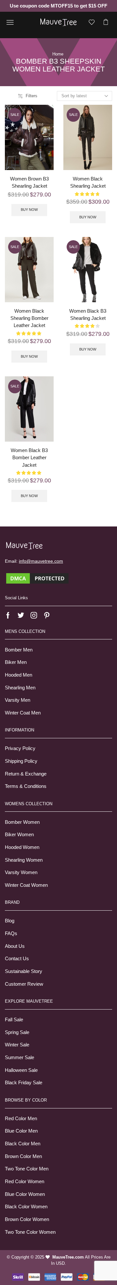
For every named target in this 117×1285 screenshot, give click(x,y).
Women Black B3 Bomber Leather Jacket (29, 457)
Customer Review (24, 984)
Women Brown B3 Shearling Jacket (29, 182)
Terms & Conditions (25, 786)
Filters (31, 95)
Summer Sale (19, 1057)
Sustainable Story (23, 971)
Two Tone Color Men (26, 1168)
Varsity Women (21, 872)
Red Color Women (24, 1181)
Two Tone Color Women (30, 1232)
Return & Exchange (25, 773)
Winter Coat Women (26, 885)
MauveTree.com (68, 1257)
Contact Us (17, 958)
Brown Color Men (23, 1156)
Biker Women (19, 834)
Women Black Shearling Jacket (88, 182)
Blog (9, 920)
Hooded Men (18, 675)
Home (57, 54)
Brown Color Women (27, 1219)
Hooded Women (22, 847)
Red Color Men (21, 1118)
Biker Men (16, 662)
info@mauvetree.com (41, 561)
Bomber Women (22, 822)
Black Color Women (26, 1206)
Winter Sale (17, 1044)
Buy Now (29, 210)
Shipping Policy (21, 761)
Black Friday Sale (23, 1082)
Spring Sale (17, 1032)
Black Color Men (22, 1143)
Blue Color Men (21, 1131)
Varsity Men (17, 700)
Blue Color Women (25, 1194)
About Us (15, 946)
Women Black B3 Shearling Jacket (87, 314)
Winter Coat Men (23, 712)
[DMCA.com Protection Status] (37, 578)
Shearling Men (20, 687)
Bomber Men (18, 649)
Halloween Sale (21, 1070)
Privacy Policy (20, 748)
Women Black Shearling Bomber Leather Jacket (29, 318)
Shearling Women (24, 860)
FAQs (11, 933)
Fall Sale (14, 1019)
